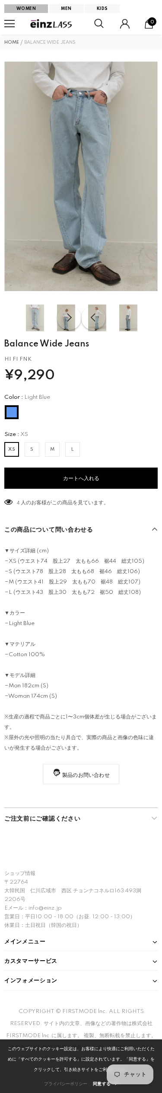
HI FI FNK (18, 359)
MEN (66, 8)
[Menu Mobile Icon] (9, 24)
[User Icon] (125, 24)
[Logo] (51, 24)
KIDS (102, 8)
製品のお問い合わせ (86, 775)
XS (11, 449)
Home (11, 42)
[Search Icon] (99, 24)
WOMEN (26, 8)
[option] (81, 176)
